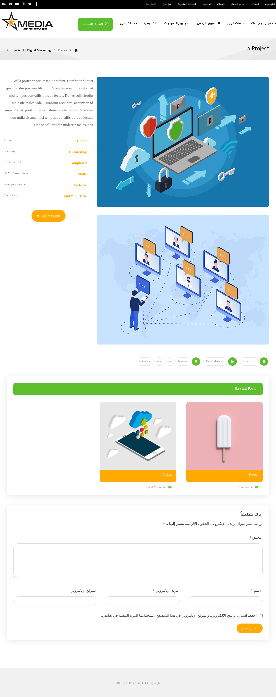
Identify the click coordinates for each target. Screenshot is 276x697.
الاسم (257, 590)
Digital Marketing (215, 361)
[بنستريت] (10, 4)
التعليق (256, 537)
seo (169, 361)
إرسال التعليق (249, 628)
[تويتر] (30, 4)
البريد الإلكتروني (166, 590)
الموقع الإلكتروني (83, 590)
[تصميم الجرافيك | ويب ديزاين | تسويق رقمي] (27, 21)
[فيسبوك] (36, 4)
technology (145, 361)
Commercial (245, 487)
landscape (183, 361)
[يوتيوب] (17, 4)
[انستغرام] (23, 4)
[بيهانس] (4, 4)
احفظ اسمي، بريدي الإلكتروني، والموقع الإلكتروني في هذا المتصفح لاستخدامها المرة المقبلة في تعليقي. (179, 615)
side (159, 361)
